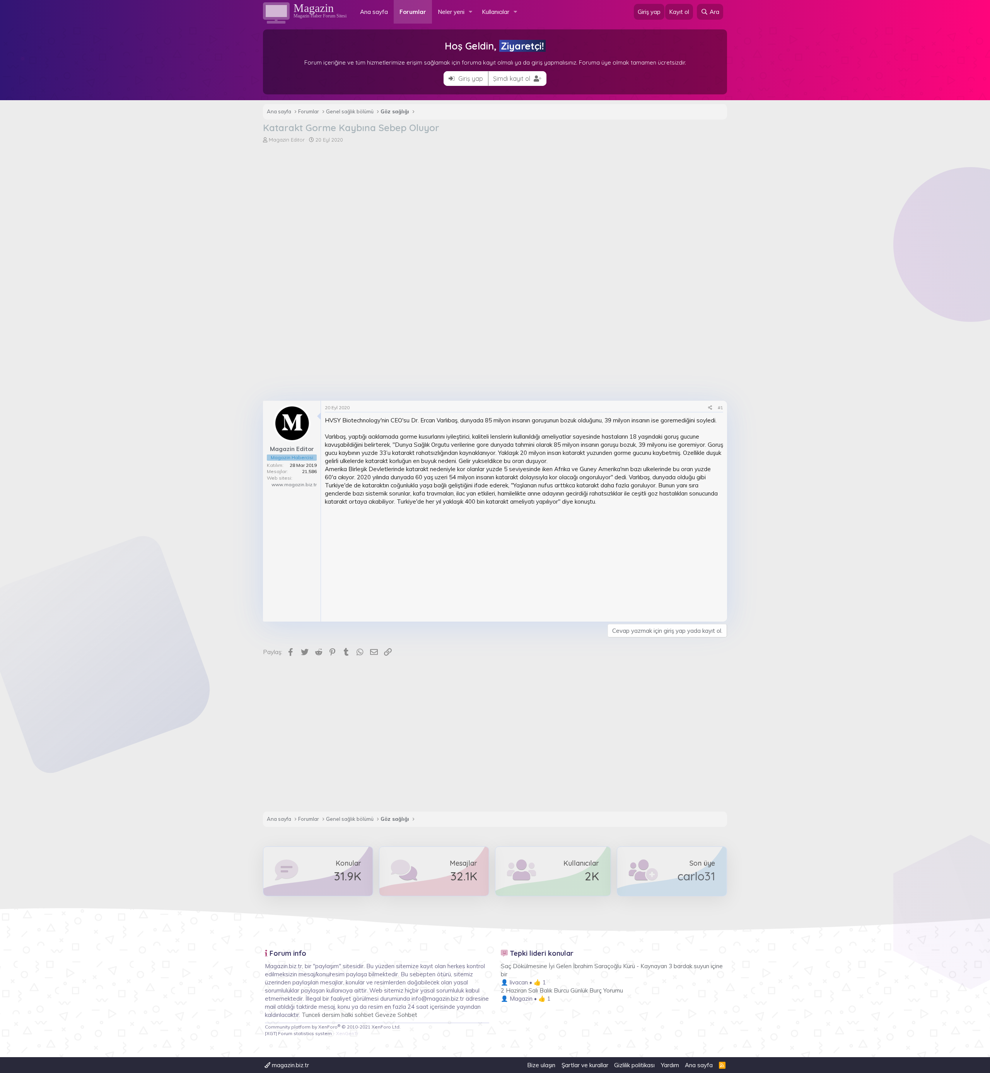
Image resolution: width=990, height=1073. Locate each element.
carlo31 (696, 876)
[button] (470, 12)
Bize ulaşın (541, 1065)
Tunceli (311, 1014)
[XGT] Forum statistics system (311, 1033)
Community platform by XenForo (333, 1027)
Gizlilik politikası (634, 1065)
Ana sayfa (374, 11)
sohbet (365, 1014)
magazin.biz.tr (289, 1065)
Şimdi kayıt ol (512, 78)
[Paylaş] (710, 407)
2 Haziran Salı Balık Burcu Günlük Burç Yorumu (562, 990)
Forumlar (412, 11)
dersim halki (337, 1014)
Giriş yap (470, 78)
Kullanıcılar (495, 11)
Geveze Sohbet (396, 1014)
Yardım (670, 1065)
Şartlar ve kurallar (585, 1065)
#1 (720, 407)
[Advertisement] (495, 201)
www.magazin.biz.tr (294, 484)
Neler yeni (451, 11)
